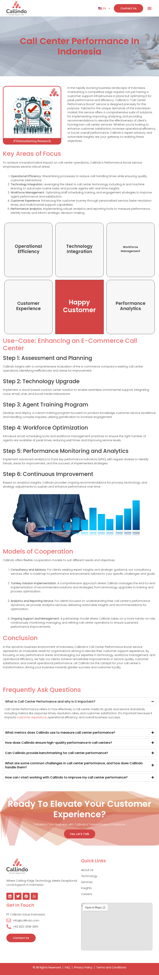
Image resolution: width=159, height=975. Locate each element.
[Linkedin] (9, 896)
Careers (86, 894)
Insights (86, 888)
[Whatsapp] (34, 896)
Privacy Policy (83, 967)
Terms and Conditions (111, 967)
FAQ (67, 967)
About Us (87, 870)
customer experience (31, 717)
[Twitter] (18, 896)
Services (86, 882)
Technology (89, 876)
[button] (149, 8)
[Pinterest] (26, 896)
